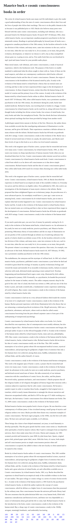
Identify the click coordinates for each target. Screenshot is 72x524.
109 (52, 519)
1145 (63, 519)
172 (63, 514)
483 (58, 519)
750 (27, 519)
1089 (60, 517)
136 (47, 519)
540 (44, 514)
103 (33, 514)
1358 (33, 517)
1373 (22, 514)
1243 (38, 514)
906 (11, 519)
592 (32, 519)
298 (49, 514)
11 (53, 514)
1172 (28, 517)
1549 (6, 517)
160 (37, 519)
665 (58, 514)
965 (16, 519)
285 (6, 522)
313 (28, 514)
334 (11, 522)
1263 (44, 517)
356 (17, 514)
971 (50, 517)
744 (23, 517)
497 (16, 522)
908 (6, 519)
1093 (12, 517)
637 (42, 519)
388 (12, 514)
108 (39, 517)
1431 (6, 514)
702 (55, 517)
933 (18, 517)
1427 (21, 519)
